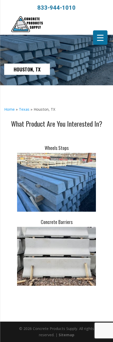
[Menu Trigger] (100, 37)
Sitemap (66, 334)
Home (9, 109)
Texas (24, 109)
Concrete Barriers (57, 221)
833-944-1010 (56, 7)
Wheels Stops (57, 147)
